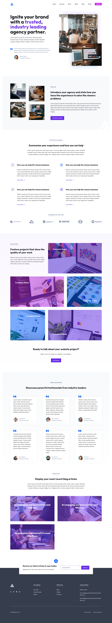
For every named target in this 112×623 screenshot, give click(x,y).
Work (69, 4)
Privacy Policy (87, 612)
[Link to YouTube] (16, 591)
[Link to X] (10, 591)
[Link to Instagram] (13, 591)
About (76, 4)
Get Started (56, 360)
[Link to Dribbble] (19, 591)
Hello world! (83, 589)
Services (62, 4)
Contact (98, 4)
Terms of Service (97, 612)
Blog (83, 4)
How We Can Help (57, 118)
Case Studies (37, 592)
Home (54, 4)
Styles (89, 4)
